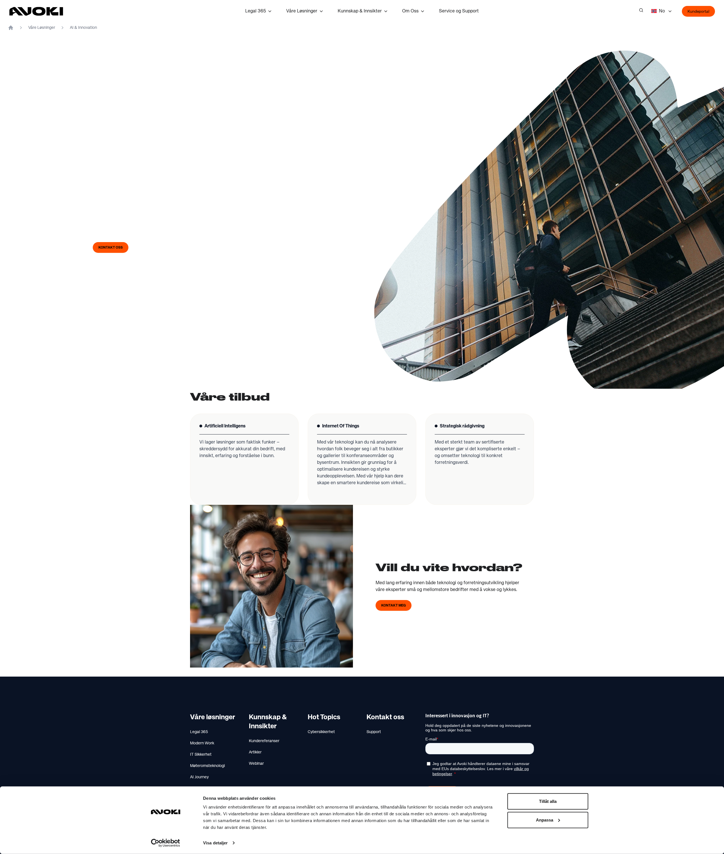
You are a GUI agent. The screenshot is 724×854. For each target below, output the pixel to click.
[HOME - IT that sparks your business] (11, 28)
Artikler (255, 752)
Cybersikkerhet (321, 732)
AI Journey (199, 777)
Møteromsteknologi (207, 766)
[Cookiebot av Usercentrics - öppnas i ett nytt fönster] (165, 843)
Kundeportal (698, 12)
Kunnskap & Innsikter (360, 11)
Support (374, 732)
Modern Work (202, 743)
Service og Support (459, 11)
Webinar (256, 764)
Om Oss (410, 11)
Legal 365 (255, 11)
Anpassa (544, 819)
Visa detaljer (215, 842)
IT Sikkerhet (201, 755)
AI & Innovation (83, 28)
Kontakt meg (393, 605)
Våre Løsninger (301, 11)
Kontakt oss (110, 247)
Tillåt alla (548, 801)
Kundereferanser (264, 741)
